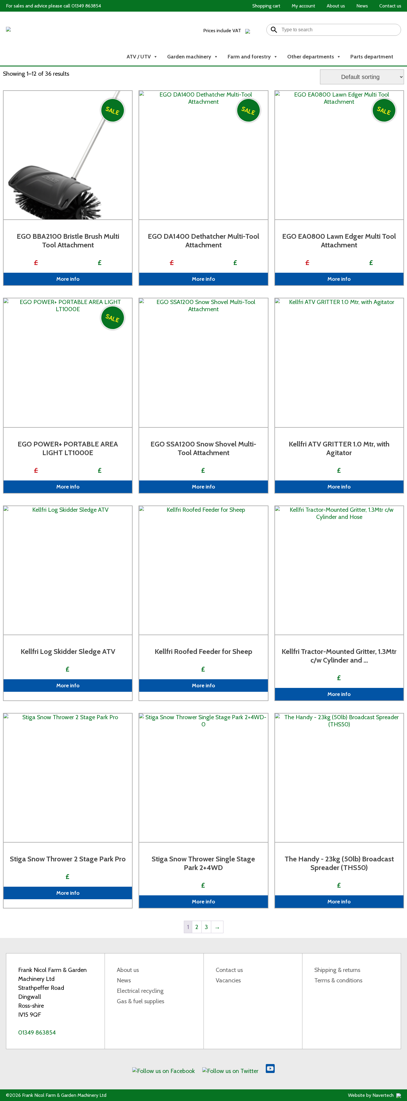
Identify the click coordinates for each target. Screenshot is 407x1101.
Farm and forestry (249, 56)
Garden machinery (189, 56)
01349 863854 (37, 1032)
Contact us (229, 969)
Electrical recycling (140, 990)
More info (68, 279)
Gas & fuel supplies (140, 1001)
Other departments (310, 56)
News (124, 980)
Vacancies (228, 980)
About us (128, 969)
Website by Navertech (371, 1095)
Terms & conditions (338, 980)
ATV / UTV (139, 56)
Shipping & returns (337, 969)
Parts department (371, 56)
